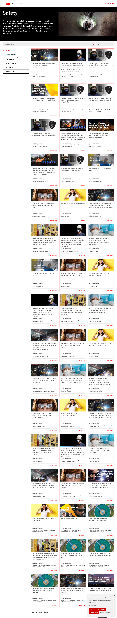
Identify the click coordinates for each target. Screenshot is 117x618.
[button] (106, 612)
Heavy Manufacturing (12, 57)
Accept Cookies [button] (94, 612)
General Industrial (11, 54)
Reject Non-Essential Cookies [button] (97, 609)
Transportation (11, 59)
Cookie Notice (93, 605)
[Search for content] (93, 44)
